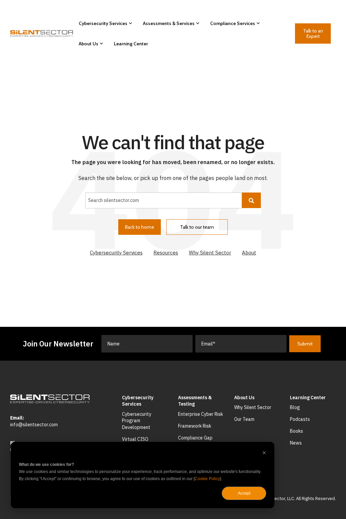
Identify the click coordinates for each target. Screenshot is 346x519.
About (249, 252)
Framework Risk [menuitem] (194, 426)
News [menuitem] (296, 443)
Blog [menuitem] (295, 407)
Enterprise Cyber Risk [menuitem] (200, 414)
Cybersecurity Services (103, 23)
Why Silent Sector (210, 252)
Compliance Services (232, 23)
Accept (244, 493)
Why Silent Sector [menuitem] (252, 407)
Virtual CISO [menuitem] (135, 439)
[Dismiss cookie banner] (264, 453)
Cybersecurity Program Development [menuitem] (137, 420)
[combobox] (163, 200)
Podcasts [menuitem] (300, 419)
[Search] (251, 200)
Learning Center (131, 44)
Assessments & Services (169, 23)
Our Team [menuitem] (244, 419)
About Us (88, 44)
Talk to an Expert (313, 33)
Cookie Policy (207, 478)
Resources (165, 252)
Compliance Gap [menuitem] (195, 438)
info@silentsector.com (34, 425)
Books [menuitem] (296, 431)
